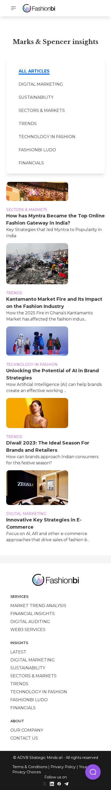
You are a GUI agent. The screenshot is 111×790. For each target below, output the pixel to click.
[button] (93, 772)
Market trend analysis (38, 605)
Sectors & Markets (42, 110)
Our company (26, 730)
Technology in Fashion (47, 136)
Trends (28, 123)
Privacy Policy (63, 767)
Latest (18, 652)
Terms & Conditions (29, 767)
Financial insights (32, 613)
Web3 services (27, 629)
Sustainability (36, 97)
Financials (31, 163)
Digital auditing (30, 621)
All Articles (34, 71)
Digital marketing (41, 84)
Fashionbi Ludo (37, 149)
